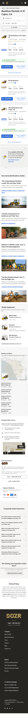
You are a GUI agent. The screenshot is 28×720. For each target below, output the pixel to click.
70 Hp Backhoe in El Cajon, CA (17, 36)
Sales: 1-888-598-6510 (14, 623)
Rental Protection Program (11, 668)
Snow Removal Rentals (10, 665)
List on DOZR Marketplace (11, 687)
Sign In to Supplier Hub (10, 685)
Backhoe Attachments (8, 223)
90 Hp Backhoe (13, 80)
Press (6, 640)
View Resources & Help (15, 573)
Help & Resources (9, 637)
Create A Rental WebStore (11, 690)
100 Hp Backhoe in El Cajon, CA (15, 108)
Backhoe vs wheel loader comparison (12, 256)
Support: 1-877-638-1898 (14, 625)
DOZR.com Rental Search (11, 662)
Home (3, 8)
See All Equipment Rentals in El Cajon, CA (11, 343)
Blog (5, 646)
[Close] (24, 148)
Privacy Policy (20, 702)
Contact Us (7, 648)
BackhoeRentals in (6, 384)
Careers (6, 643)
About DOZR (7, 634)
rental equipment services (17, 424)
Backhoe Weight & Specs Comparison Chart (13, 191)
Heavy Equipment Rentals (12, 8)
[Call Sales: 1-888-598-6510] (22, 3)
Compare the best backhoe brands (12, 287)
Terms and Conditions (9, 702)
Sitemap (8, 704)
